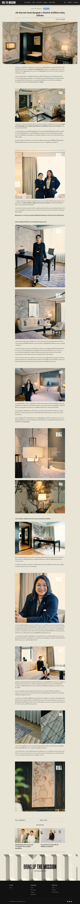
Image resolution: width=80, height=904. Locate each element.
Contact (54, 890)
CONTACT (76, 2)
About (53, 887)
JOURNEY (45, 2)
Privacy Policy (55, 892)
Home (10, 887)
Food (32, 887)
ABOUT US (70, 2)
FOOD (33, 2)
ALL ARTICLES (27, 2)
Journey (32, 892)
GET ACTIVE (39, 2)
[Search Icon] (65, 2)
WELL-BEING (52, 2)
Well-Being (33, 894)
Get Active (33, 890)
